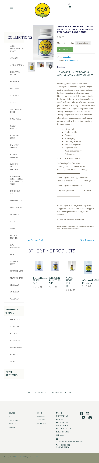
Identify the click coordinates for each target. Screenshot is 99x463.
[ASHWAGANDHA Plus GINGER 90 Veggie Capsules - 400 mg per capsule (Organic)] (45, 42)
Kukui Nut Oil (15, 192)
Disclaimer (71, 226)
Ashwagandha (17, 65)
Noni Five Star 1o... (69, 282)
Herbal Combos (14, 156)
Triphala (14, 285)
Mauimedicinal (19, 457)
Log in (39, 413)
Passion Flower (14, 236)
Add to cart (66, 49)
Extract (14, 334)
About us (12, 424)
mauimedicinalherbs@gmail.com (69, 441)
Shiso (12, 254)
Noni (12, 228)
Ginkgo (13, 102)
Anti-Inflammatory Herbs (17, 48)
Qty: (59, 43)
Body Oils (15, 320)
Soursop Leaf (16, 271)
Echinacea (15, 82)
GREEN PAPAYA (13, 127)
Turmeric (14, 292)
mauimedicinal (71, 60)
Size (72, 43)
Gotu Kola (15, 119)
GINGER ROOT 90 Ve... (54, 280)
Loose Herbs (16, 347)
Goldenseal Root (16, 110)
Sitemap (38, 457)
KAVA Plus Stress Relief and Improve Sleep (16, 180)
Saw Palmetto (15, 246)
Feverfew (15, 88)
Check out (41, 423)
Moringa (14, 215)
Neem (12, 221)
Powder (14, 354)
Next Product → (87, 240)
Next (50, 67)
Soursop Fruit (14, 262)
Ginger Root (16, 95)
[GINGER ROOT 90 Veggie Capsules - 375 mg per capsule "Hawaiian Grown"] (55, 266)
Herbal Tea (15, 340)
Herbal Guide (14, 420)
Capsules (67, 57)
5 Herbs (12, 427)
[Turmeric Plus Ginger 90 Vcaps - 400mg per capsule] (39, 266)
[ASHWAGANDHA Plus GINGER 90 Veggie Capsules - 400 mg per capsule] (88, 267)
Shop (11, 417)
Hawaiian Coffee (14, 146)
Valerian (14, 299)
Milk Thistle (16, 208)
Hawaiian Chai (14, 137)
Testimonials (16, 278)
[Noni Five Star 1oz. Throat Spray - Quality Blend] (72, 266)
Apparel (14, 58)
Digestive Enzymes (15, 73)
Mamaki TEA (16, 201)
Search (12, 413)
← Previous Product (37, 240)
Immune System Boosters (14, 166)
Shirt (12, 361)
